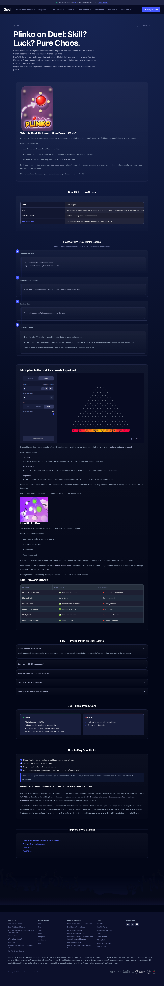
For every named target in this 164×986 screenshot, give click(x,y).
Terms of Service (102, 937)
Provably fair (28, 221)
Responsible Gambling (104, 930)
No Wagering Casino (74, 930)
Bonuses (111, 9)
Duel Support (101, 946)
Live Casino (56, 9)
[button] (82, 648)
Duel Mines (27, 851)
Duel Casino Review (24, 9)
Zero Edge (11, 942)
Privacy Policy (101, 940)
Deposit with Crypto (74, 942)
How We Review (102, 927)
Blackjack (41, 937)
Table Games (83, 9)
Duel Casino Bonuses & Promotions (79, 924)
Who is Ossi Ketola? (15, 939)
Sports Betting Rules (104, 943)
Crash (40, 927)
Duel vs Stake (13, 936)
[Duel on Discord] (128, 924)
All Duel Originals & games (34, 844)
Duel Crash (27, 847)
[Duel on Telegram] (132, 924)
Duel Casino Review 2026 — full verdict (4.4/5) (41, 840)
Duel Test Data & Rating (16, 927)
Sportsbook (99, 9)
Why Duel (125, 9)
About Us (100, 924)
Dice (39, 924)
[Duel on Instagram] (137, 924)
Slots (69, 9)
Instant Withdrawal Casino (76, 933)
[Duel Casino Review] (7, 9)
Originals (42, 9)
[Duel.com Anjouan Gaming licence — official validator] (154, 972)
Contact (100, 933)
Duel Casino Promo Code (76, 927)
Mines (40, 933)
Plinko (40, 930)
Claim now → (103, 2)
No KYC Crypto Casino (16, 951)
